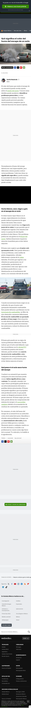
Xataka (3, 647)
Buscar (28, 631)
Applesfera (4, 651)
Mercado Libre (17, 30)
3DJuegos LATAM (20, 691)
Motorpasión (19, 668)
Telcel (17, 620)
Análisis (18, 601)
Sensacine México (21, 694)
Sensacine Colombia (21, 696)
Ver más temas (6, 625)
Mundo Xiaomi (5, 656)
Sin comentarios (8, 67)
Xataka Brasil (5, 694)
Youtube (15, 583)
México (18, 617)
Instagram (18, 583)
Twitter (18, 67)
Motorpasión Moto (21, 670)
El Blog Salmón (20, 678)
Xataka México (6, 691)
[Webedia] (6, 639)
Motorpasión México (21, 698)
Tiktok (6, 586)
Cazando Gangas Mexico (6, 604)
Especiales (19, 604)
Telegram (21, 583)
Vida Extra (18, 649)
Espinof (18, 660)
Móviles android (6, 617)
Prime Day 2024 (6, 613)
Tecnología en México (22, 613)
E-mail (24, 67)
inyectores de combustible (10, 312)
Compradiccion (6, 683)
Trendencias (5, 678)
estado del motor (13, 91)
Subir (24, 638)
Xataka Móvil (5, 649)
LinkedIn (3, 586)
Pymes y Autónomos (21, 681)
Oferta (25, 30)
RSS (25, 583)
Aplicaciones (19, 609)
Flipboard (21, 67)
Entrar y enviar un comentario (16, 504)
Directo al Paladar (6, 668)
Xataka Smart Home (7, 654)
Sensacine (18, 657)
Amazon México (7, 30)
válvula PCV (22, 347)
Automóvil (10, 438)
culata (22, 257)
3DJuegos (18, 647)
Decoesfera (5, 681)
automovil (18, 438)
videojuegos (5, 620)
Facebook (15, 67)
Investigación (5, 601)
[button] (13, 79)
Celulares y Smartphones (5, 609)
